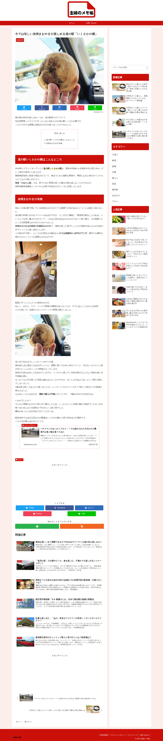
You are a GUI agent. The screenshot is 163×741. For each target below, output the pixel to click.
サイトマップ (132, 735)
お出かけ (20, 459)
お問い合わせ (144, 735)
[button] (147, 67)
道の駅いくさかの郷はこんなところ (60, 140)
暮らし (115, 178)
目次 (56, 133)
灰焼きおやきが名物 (54, 143)
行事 (114, 172)
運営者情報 (104, 735)
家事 (114, 166)
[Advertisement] (59, 482)
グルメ (115, 201)
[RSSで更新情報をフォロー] (82, 526)
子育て (115, 155)
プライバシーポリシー (118, 735)
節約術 (115, 189)
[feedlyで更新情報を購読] (37, 526)
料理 (114, 160)
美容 (114, 184)
